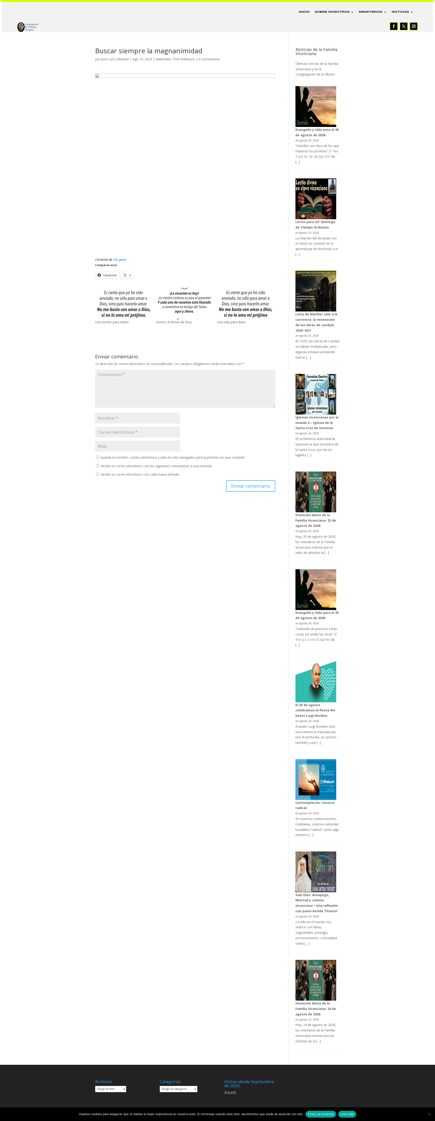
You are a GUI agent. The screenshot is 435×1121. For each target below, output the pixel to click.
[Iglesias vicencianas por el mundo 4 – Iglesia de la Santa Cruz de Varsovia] (315, 413)
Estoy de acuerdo (321, 1114)
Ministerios (370, 12)
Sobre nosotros (332, 12)
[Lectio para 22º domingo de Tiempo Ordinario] (315, 218)
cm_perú (119, 259)
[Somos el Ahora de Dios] (184, 304)
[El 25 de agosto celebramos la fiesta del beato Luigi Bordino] (315, 701)
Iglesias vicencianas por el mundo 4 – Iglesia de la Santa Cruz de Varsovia (316, 422)
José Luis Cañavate (115, 59)
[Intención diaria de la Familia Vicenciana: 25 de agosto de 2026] (315, 511)
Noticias (400, 12)
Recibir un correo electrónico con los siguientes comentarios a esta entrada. (156, 466)
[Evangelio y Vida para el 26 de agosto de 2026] (315, 126)
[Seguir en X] (404, 26)
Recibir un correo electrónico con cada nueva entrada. (140, 474)
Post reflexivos (184, 59)
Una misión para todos (112, 322)
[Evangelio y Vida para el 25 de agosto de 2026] (315, 609)
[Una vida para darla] (245, 304)
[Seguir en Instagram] (414, 26)
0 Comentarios (209, 59)
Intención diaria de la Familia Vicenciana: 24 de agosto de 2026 (315, 1008)
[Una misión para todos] (123, 304)
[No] (429, 1114)
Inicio (304, 12)
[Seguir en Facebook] (394, 26)
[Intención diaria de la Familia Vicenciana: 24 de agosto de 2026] (315, 999)
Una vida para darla (231, 322)
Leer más (347, 1114)
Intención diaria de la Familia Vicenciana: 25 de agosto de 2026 (315, 520)
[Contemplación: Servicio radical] (315, 799)
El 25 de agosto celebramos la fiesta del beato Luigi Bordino (315, 710)
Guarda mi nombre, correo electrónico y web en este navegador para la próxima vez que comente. (173, 457)
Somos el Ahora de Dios (174, 322)
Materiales (163, 59)
